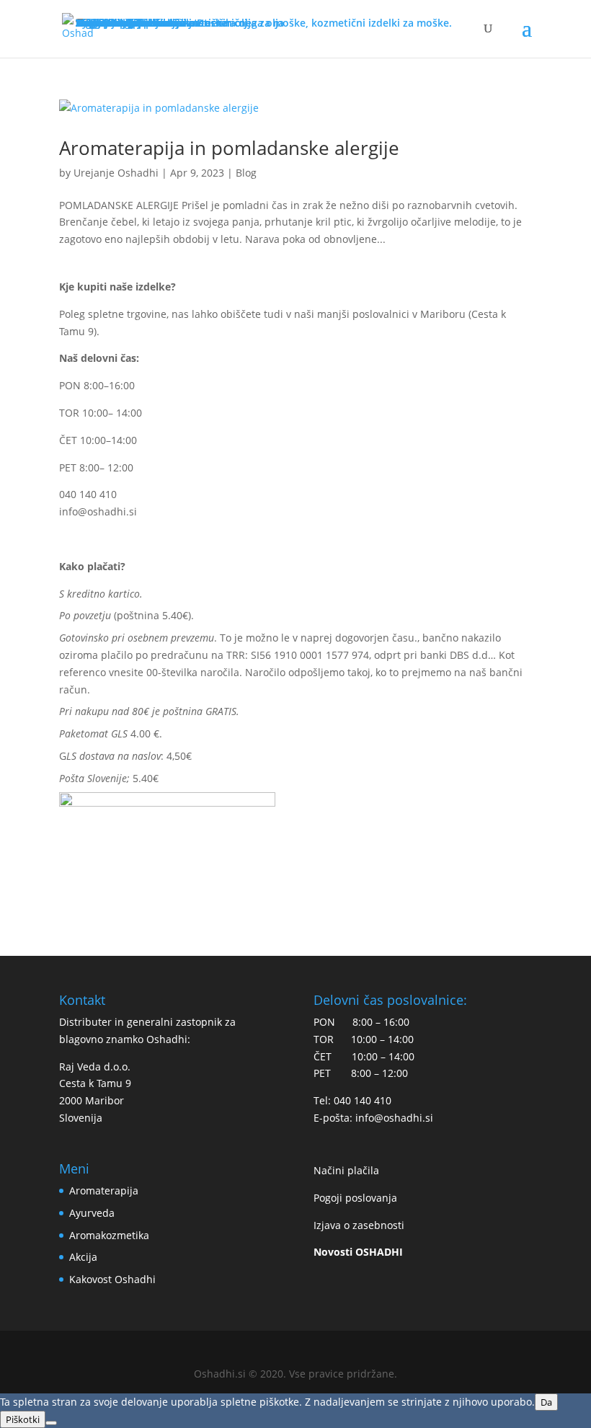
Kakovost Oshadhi (112, 1279)
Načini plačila (346, 1170)
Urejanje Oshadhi (116, 172)
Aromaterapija (103, 1190)
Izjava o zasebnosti (359, 1225)
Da (546, 1402)
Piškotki (23, 1419)
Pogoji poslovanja (355, 1198)
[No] (51, 1423)
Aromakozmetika (109, 1235)
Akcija (83, 1257)
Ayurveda (92, 1213)
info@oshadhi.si (98, 511)
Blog (246, 172)
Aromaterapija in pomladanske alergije (229, 148)
